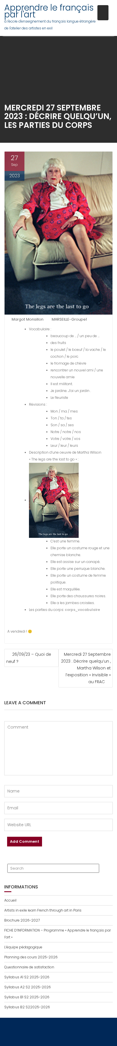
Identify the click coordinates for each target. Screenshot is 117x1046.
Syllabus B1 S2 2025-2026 (26, 997)
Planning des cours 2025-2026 (31, 957)
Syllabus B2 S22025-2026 (27, 1007)
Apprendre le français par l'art (49, 11)
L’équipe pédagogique (23, 947)
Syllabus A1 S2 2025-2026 (26, 977)
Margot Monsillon (27, 319)
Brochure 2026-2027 (22, 920)
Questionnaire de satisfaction (29, 967)
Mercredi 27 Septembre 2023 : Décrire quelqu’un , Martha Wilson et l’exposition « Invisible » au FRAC (86, 668)
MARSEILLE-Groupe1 (69, 319)
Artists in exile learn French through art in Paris (43, 910)
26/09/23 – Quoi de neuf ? (28, 657)
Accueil (10, 900)
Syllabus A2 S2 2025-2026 (27, 987)
